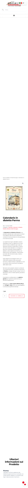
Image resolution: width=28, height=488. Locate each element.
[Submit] (3, 10)
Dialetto (8, 177)
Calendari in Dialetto (17, 227)
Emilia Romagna (14, 177)
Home (4, 177)
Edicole (8, 228)
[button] (14, 15)
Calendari (10, 227)
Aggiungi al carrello (17, 295)
